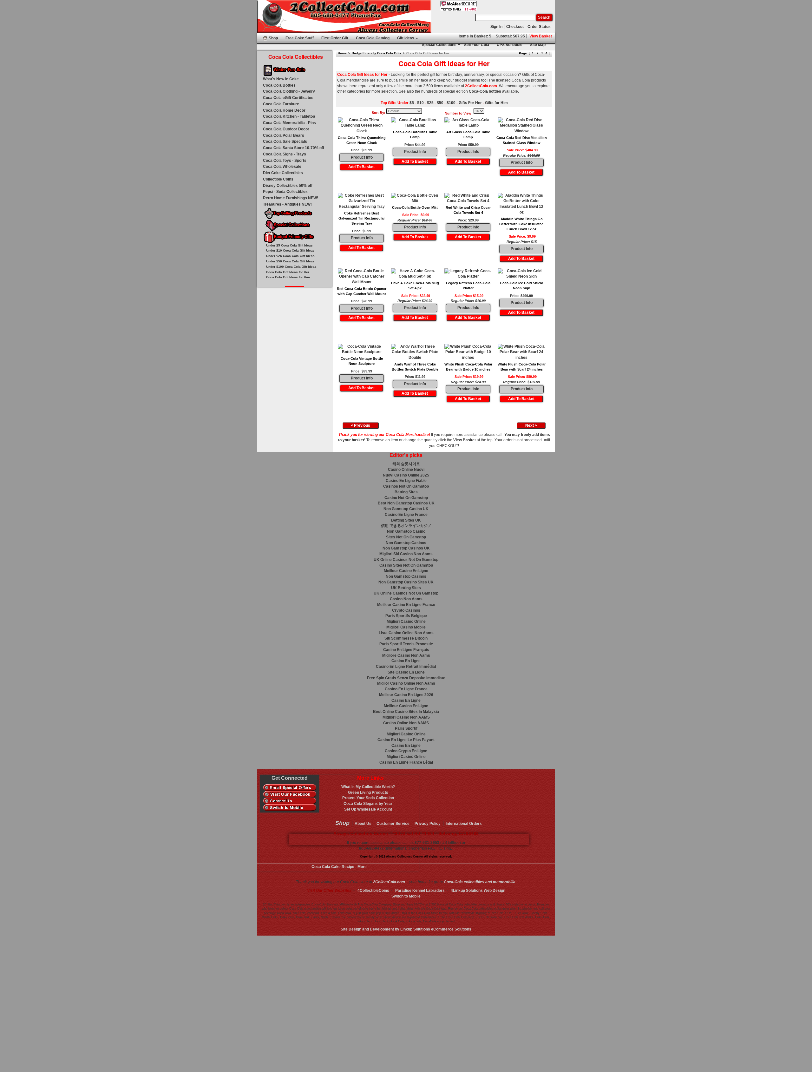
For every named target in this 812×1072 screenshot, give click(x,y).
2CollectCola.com (389, 882)
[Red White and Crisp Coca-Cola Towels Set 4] (468, 198)
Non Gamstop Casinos (406, 543)
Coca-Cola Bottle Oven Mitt (415, 207)
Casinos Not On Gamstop (406, 486)
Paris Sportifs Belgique (406, 616)
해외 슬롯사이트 (406, 464)
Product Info (362, 157)
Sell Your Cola (476, 45)
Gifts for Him (496, 103)
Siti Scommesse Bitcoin (406, 638)
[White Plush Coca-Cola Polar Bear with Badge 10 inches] (468, 352)
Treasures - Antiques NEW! (287, 204)
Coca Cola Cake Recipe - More (339, 867)
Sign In (496, 26)
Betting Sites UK (406, 520)
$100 (451, 103)
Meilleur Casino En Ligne (406, 571)
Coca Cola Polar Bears (283, 135)
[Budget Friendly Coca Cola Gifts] (294, 237)
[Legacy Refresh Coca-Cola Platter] (468, 274)
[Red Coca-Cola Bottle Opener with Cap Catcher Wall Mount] (361, 276)
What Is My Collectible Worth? (368, 787)
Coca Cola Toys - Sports (284, 160)
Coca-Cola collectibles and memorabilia (479, 882)
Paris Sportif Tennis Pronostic (406, 644)
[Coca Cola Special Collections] (294, 226)
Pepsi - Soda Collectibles (285, 191)
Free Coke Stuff (299, 38)
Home (342, 53)
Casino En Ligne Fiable (406, 480)
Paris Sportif (406, 728)
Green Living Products (368, 792)
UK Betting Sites (406, 588)
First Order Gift (334, 38)
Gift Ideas (405, 38)
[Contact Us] (289, 801)
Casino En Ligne (406, 661)
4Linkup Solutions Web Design (478, 890)
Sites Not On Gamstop (406, 537)
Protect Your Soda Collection (368, 798)
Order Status (539, 26)
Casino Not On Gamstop (406, 498)
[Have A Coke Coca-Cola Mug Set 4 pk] (415, 274)
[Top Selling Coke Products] (294, 214)
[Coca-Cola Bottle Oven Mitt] (415, 198)
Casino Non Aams (406, 599)
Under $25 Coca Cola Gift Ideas (290, 256)
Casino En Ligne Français (406, 650)
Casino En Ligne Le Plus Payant (406, 740)
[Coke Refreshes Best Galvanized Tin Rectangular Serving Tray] (361, 201)
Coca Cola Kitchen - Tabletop (289, 116)
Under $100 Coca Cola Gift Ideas (291, 266)
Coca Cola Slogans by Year (368, 803)
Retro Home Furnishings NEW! (290, 198)
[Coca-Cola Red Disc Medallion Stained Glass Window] (521, 125)
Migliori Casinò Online (406, 756)
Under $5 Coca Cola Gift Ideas (289, 245)
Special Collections (439, 45)
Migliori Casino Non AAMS (406, 717)
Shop (273, 38)
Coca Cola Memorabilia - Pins (289, 123)
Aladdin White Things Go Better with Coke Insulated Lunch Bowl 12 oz (521, 224)
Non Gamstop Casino (406, 531)
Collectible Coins (278, 179)
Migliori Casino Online (406, 621)
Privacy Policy (428, 823)
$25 (430, 103)
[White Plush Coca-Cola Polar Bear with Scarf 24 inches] (521, 352)
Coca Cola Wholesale (282, 166)
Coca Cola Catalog (373, 38)
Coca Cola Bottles (279, 85)
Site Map (538, 45)
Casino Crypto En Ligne (406, 751)
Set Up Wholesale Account (368, 809)
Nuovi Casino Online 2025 (406, 475)
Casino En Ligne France (406, 514)
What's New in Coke (281, 79)
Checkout (515, 26)
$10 (420, 103)
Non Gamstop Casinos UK (406, 548)
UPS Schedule (509, 45)
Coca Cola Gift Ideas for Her (287, 272)
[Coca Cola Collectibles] (344, 16)
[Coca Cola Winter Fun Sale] (294, 70)
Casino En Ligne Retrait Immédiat (406, 666)
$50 (440, 103)
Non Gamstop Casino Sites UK (406, 582)
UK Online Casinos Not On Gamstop (406, 559)
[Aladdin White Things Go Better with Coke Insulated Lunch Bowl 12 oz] (521, 204)
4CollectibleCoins (373, 890)
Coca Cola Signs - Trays (284, 154)
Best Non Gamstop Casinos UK (406, 503)
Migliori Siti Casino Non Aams (406, 554)
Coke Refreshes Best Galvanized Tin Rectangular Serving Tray (361, 218)
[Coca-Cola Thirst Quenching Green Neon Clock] (361, 125)
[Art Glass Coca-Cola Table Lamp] (468, 123)
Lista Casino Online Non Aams (406, 633)
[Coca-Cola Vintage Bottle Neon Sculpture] (361, 349)
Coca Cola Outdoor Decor (286, 129)
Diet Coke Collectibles (283, 173)
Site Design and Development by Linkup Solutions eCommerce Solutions (406, 929)
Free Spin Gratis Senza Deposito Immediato (406, 678)
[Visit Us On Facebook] (289, 794)
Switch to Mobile (406, 896)
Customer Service (393, 823)
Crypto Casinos (406, 610)
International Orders (464, 823)
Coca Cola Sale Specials (285, 141)
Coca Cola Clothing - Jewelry (289, 91)
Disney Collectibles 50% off (287, 185)
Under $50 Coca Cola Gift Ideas (290, 261)
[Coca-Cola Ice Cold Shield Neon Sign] (521, 274)
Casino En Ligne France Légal (406, 762)
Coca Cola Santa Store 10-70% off (293, 148)
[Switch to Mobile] (289, 808)
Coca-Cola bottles (485, 91)
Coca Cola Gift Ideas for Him (288, 277)
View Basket (540, 36)
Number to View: (459, 113)
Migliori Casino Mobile (406, 627)
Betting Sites (406, 492)
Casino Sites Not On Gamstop (406, 565)
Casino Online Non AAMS (406, 723)
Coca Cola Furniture (281, 104)
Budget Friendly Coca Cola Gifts (376, 53)
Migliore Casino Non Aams (406, 655)
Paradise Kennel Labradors (420, 890)
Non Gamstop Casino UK (406, 509)
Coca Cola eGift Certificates (288, 97)
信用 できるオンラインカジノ (406, 525)
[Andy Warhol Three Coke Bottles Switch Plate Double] (415, 352)
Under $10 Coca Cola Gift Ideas (290, 250)
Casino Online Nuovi (406, 469)
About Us (363, 823)
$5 (411, 103)
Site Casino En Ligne (406, 672)
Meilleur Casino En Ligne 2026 (406, 695)
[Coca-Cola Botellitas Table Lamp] (415, 123)
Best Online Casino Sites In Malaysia (406, 711)
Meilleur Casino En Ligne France (406, 604)
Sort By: (378, 113)
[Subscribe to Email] (289, 788)
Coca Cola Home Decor (284, 110)
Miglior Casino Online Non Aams (406, 683)
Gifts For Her (470, 103)
